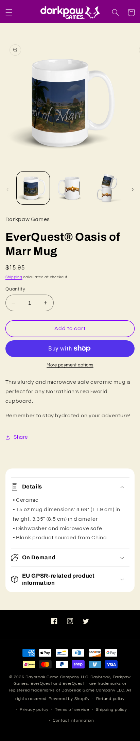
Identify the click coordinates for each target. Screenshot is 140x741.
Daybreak (100, 677)
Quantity (15, 289)
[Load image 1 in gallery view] (33, 188)
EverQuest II (75, 683)
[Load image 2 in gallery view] (69, 188)
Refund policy (110, 699)
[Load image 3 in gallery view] (106, 188)
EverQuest (41, 683)
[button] (9, 12)
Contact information (73, 720)
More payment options (70, 365)
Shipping (13, 277)
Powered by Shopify (69, 699)
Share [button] (21, 437)
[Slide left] (7, 189)
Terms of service (72, 710)
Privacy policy (34, 710)
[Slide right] (132, 189)
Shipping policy (111, 710)
